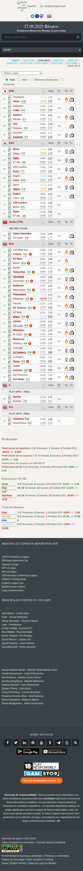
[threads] (67, 742)
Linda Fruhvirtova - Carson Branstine (21, 692)
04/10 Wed (72, 63)
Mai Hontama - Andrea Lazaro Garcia (21, 677)
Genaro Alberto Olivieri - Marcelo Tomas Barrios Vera (29, 669)
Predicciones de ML (12, 467)
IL (10, 385)
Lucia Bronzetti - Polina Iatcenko (19, 647)
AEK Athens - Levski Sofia (15, 613)
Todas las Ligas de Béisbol (42, 863)
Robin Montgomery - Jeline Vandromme (22, 703)
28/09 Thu (58, 60)
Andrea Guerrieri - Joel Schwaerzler (20, 684)
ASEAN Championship (14, 579)
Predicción (8, 84)
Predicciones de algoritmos (16, 448)
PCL (11, 407)
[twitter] (16, 742)
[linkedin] (24, 742)
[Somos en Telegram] (33, 16)
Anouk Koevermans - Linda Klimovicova (23, 673)
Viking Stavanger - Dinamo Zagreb (20, 621)
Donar (5, 863)
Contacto (48, 859)
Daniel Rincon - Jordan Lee (16, 639)
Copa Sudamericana (13, 590)
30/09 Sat (11, 63)
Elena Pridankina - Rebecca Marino (20, 699)
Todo (12, 79)
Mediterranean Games (13, 586)
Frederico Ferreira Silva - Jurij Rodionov (23, 696)
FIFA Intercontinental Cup (15, 560)
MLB (11, 244)
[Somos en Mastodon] (41, 16)
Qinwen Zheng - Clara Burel (16, 688)
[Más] (30, 254)
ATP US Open (9, 568)
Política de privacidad (13, 859)
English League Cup (12, 583)
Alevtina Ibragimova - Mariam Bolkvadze (23, 681)
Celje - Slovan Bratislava (15, 617)
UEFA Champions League (15, 556)
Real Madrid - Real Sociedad (17, 632)
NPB (11, 91)
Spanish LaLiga (10, 564)
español (31, 6)
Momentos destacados (46, 79)
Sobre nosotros (34, 859)
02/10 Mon (42, 63)
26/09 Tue (28, 60)
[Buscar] (78, 37)
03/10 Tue (56, 63)
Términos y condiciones (56, 855)
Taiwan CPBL (16, 222)
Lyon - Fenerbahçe (12, 624)
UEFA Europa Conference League (19, 575)
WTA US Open (9, 571)
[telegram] (58, 742)
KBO (11, 143)
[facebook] (7, 742)
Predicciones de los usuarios (17, 455)
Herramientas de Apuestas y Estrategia (22, 855)
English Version (18, 863)
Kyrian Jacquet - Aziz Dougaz (17, 635)
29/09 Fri (73, 60)
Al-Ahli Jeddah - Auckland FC (17, 628)
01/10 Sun (26, 63)
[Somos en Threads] (37, 16)
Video (25, 79)
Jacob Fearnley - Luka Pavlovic (18, 643)
